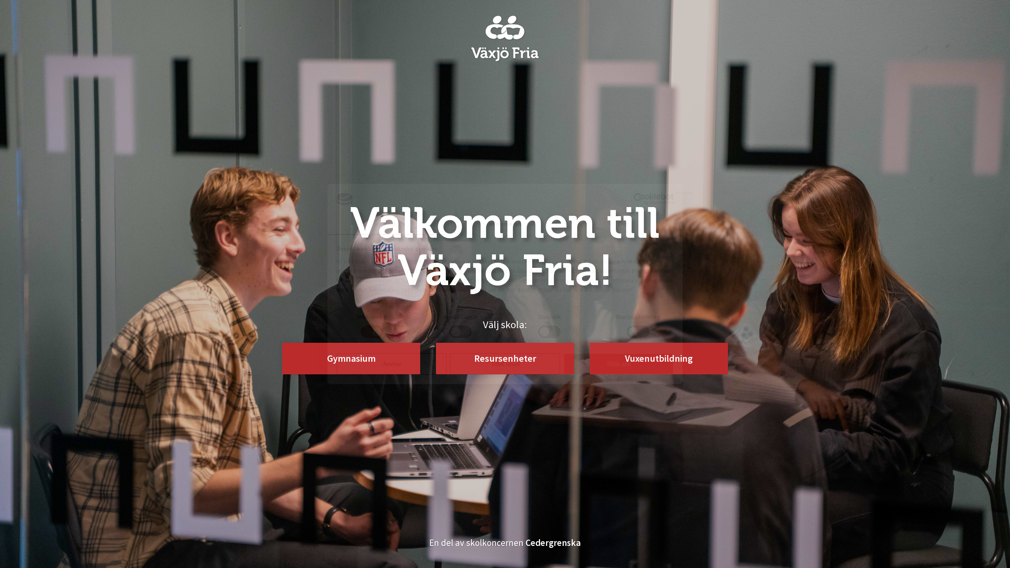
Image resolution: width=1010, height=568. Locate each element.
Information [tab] (505, 223)
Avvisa (392, 364)
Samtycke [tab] (386, 223)
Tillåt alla (618, 364)
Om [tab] (623, 223)
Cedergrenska (553, 542)
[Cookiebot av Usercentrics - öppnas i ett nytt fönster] (639, 199)
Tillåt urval (505, 364)
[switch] (460, 331)
